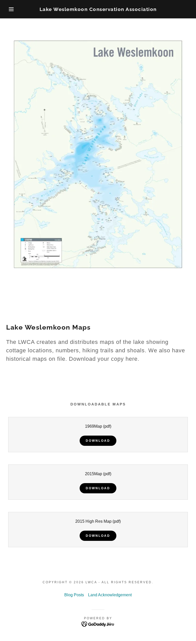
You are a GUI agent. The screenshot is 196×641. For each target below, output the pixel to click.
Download (98, 440)
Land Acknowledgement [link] (110, 595)
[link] (98, 9)
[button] (10, 9)
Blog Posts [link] (74, 595)
